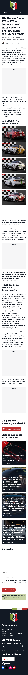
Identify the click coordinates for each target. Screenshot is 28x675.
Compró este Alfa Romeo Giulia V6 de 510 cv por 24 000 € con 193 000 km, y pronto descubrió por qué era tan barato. (12, 482)
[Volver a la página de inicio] (14, 5)
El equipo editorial (7, 629)
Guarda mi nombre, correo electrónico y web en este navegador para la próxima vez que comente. (14, 583)
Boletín (4, 631)
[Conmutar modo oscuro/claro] (21, 12)
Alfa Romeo (13, 48)
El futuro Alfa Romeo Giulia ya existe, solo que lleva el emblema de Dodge (13, 458)
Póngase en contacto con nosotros (12, 633)
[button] (26, 12)
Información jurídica (7, 635)
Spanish (7, 659)
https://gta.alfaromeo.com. (10, 280)
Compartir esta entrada (13, 429)
